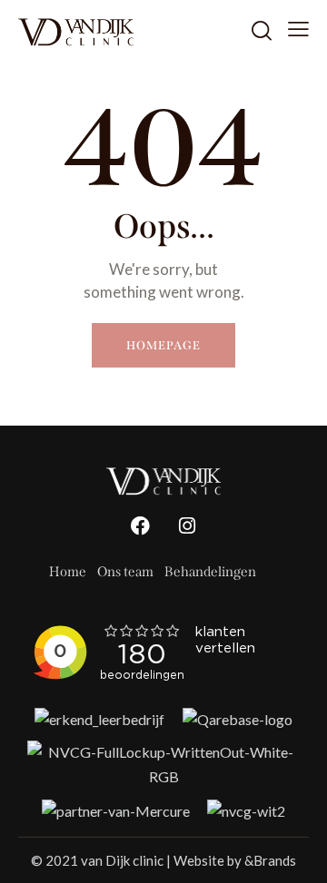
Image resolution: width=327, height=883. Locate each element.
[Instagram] (187, 526)
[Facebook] (141, 526)
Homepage (163, 345)
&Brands (270, 860)
